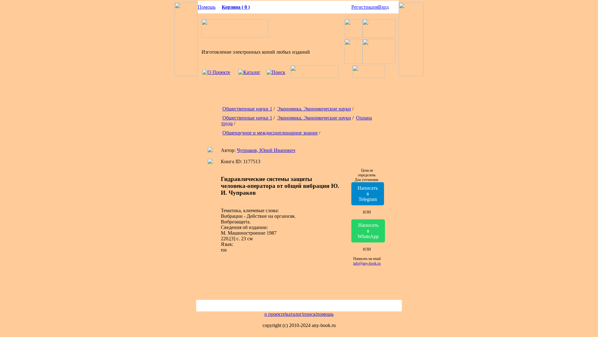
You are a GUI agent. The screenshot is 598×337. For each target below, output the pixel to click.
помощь (325, 314)
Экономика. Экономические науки (314, 108)
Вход (383, 7)
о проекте (274, 314)
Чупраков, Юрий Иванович (266, 150)
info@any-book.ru (367, 263)
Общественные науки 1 (247, 108)
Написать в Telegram (368, 193)
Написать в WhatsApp (368, 230)
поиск (309, 314)
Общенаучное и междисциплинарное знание (270, 132)
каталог (294, 314)
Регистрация (364, 7)
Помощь (207, 7)
